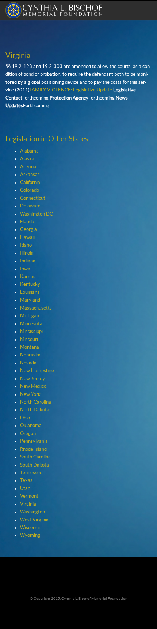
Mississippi (31, 331)
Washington (32, 511)
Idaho (26, 245)
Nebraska (30, 354)
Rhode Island (33, 449)
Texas (26, 480)
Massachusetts (36, 308)
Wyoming (30, 535)
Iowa (25, 269)
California (30, 182)
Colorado (29, 190)
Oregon (28, 433)
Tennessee (31, 472)
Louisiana (30, 292)
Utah (25, 488)
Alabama (29, 151)
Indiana (27, 260)
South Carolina (35, 457)
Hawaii (27, 237)
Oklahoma (31, 425)
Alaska (27, 158)
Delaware (30, 206)
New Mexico (33, 386)
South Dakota (34, 465)
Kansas (27, 276)
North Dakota (34, 409)
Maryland (30, 300)
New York (30, 394)
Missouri (29, 339)
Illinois (26, 253)
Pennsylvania (34, 441)
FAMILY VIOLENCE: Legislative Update (71, 90)
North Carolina (35, 402)
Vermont (29, 496)
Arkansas (30, 174)
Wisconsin (30, 527)
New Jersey (32, 378)
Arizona (28, 166)
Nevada (28, 363)
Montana (29, 347)
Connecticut (32, 198)
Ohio (25, 417)
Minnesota (31, 323)
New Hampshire (37, 370)
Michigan (29, 315)
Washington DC (36, 214)
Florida (27, 221)
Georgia (28, 229)
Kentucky (30, 284)
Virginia (28, 504)
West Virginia (34, 520)
